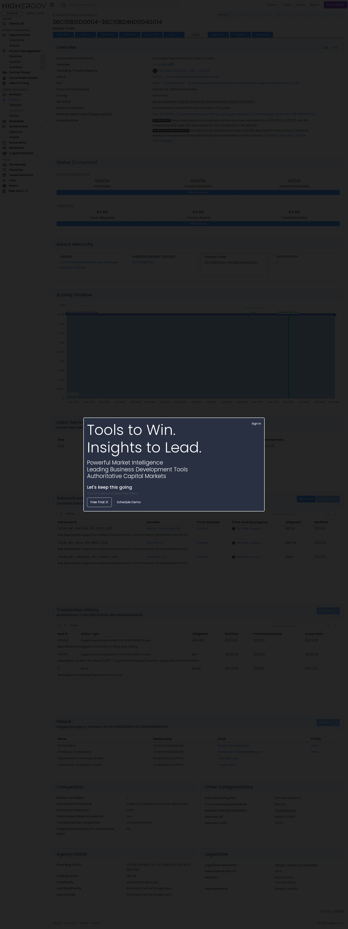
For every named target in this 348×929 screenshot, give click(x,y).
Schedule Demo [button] (129, 502)
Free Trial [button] (97, 502)
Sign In (256, 424)
